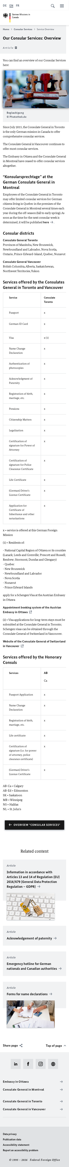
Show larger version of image (36, 89)
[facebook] (29, 1064)
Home (6, 29)
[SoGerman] (54, 1064)
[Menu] (62, 6)
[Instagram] (42, 1064)
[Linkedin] (17, 1064)
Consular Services (23, 29)
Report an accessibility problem (20, 1150)
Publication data (12, 1139)
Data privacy (10, 1134)
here (46, 222)
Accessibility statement (16, 1145)
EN (11, 5)
